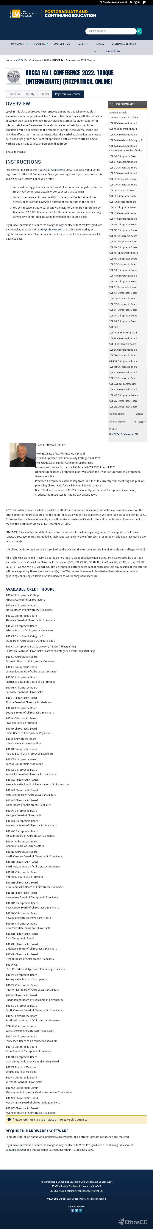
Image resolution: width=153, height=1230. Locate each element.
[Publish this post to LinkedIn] (80, 1211)
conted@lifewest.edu (49, 229)
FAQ (95, 51)
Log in (136, 2)
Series (81, 43)
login (26, 1119)
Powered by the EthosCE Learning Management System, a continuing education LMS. (132, 1221)
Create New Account (115, 2)
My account (18, 43)
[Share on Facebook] (72, 1211)
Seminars (39, 43)
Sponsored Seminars (124, 43)
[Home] (53, 13)
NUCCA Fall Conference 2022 (32, 60)
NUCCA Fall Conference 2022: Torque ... (75, 60)
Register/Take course (68, 94)
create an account (46, 1119)
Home (9, 60)
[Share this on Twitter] (76, 1211)
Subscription (62, 43)
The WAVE (98, 43)
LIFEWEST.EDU (113, 51)
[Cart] (144, 4)
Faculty (30, 94)
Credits (44, 94)
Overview (14, 94)
